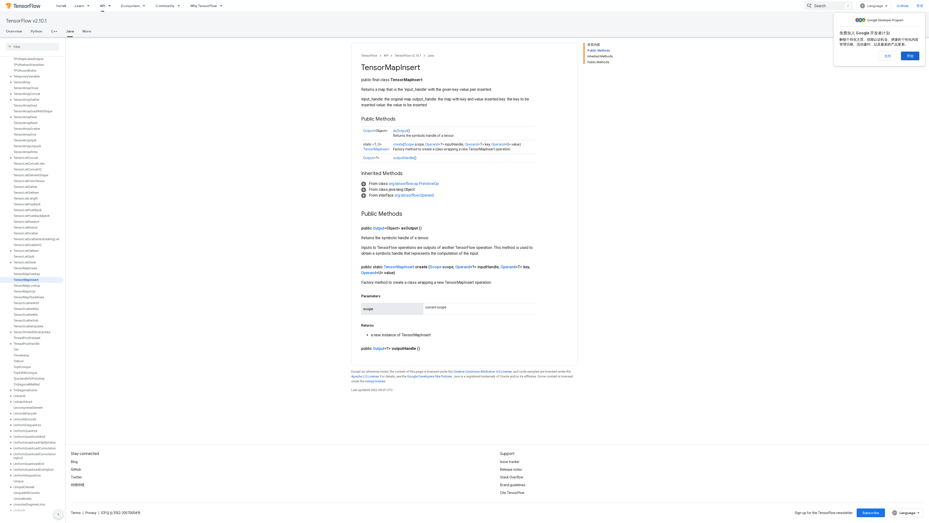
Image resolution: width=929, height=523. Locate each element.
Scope (409, 144)
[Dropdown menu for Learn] (90, 6)
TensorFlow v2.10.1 (26, 21)
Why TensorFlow (203, 6)
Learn (79, 6)
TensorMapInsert (376, 149)
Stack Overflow (511, 477)
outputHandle (403, 158)
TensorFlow (369, 55)
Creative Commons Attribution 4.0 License (482, 371)
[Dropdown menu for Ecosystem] (145, 6)
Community (165, 6)
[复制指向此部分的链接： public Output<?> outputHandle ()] (426, 349)
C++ (54, 31)
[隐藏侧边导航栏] (58, 514)
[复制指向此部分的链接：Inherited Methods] (407, 174)
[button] (31, 76)
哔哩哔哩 (77, 485)
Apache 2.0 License (365, 376)
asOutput (400, 131)
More (86, 31)
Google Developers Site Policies (429, 376)
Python (36, 31)
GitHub (903, 6)
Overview (14, 31)
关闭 (887, 56)
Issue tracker (510, 462)
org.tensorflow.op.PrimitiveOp (414, 183)
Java (70, 31)
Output (368, 131)
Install (61, 6)
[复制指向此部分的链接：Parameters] (385, 296)
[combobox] (828, 5)
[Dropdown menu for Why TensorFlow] (222, 6)
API (102, 6)
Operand (432, 144)
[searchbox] (32, 47)
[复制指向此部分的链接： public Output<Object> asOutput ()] (427, 228)
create (398, 144)
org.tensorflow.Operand (414, 195)
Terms (76, 513)
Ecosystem (130, 6)
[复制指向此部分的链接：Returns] (378, 325)
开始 (910, 56)
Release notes (511, 469)
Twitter (76, 477)
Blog (74, 462)
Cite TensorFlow (512, 493)
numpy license (375, 381)
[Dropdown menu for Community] (180, 6)
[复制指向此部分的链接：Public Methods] (400, 119)
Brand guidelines (512, 485)
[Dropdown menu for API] (111, 6)
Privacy (91, 513)
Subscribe (870, 513)
